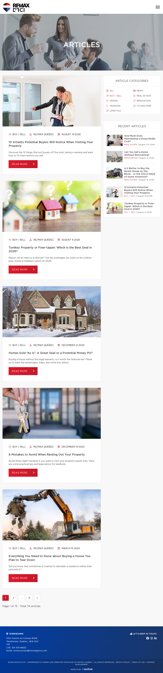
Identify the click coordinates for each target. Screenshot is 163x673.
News (139, 91)
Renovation (143, 101)
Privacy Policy (123, 662)
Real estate (143, 96)
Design (113, 101)
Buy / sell (19, 134)
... (21, 598)
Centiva (87, 669)
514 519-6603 (19, 648)
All (111, 91)
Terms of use (138, 662)
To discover (143, 106)
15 (29, 598)
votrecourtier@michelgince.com (30, 651)
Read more (20, 164)
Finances (114, 106)
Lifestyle (115, 111)
